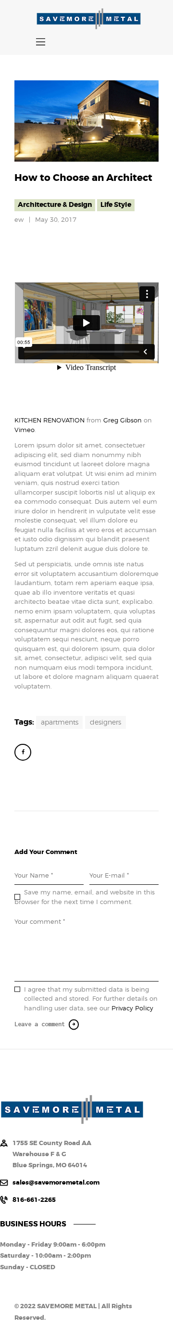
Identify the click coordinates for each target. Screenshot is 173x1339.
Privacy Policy (132, 1008)
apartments (59, 722)
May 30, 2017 (55, 219)
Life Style (115, 205)
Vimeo (24, 430)
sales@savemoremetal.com (55, 1182)
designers (105, 722)
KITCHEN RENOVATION (49, 420)
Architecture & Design (55, 205)
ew (19, 219)
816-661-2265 (34, 1200)
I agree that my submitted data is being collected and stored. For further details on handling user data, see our (91, 998)
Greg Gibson (122, 420)
